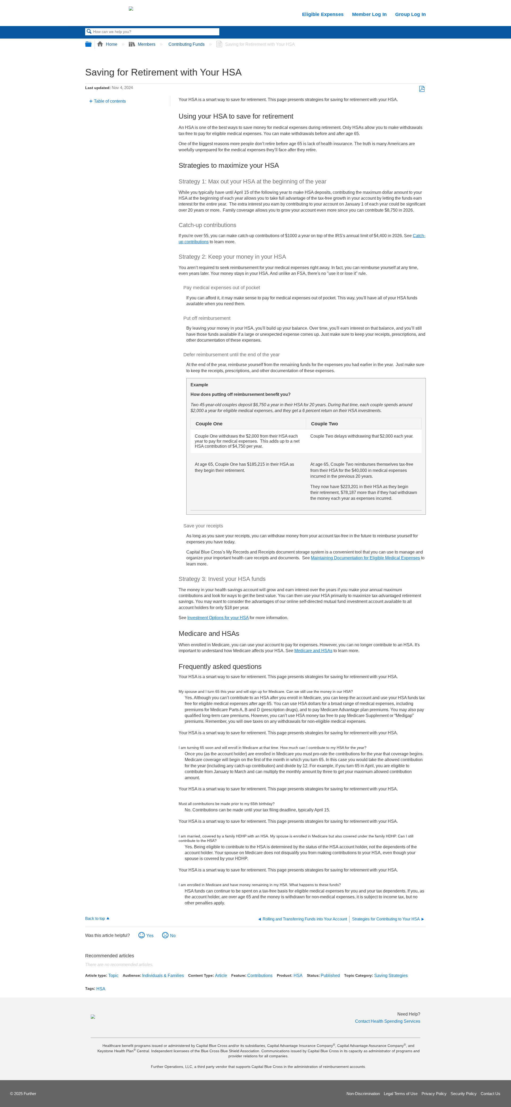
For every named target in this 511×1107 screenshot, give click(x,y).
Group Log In (410, 14)
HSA (298, 975)
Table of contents (110, 101)
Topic (113, 975)
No (173, 935)
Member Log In (369, 14)
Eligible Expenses (323, 14)
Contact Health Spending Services (387, 1021)
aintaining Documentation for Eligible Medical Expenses (367, 558)
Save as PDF (422, 89)
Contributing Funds (187, 44)
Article (221, 975)
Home (111, 44)
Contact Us (490, 1093)
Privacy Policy (434, 1093)
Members (146, 44)
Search (89, 31)
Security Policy (464, 1093)
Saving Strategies (391, 975)
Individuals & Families (163, 975)
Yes (150, 935)
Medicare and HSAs (313, 650)
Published (330, 975)
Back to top (95, 918)
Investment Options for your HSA (218, 617)
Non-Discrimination (363, 1093)
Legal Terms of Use (401, 1093)
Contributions (260, 975)
